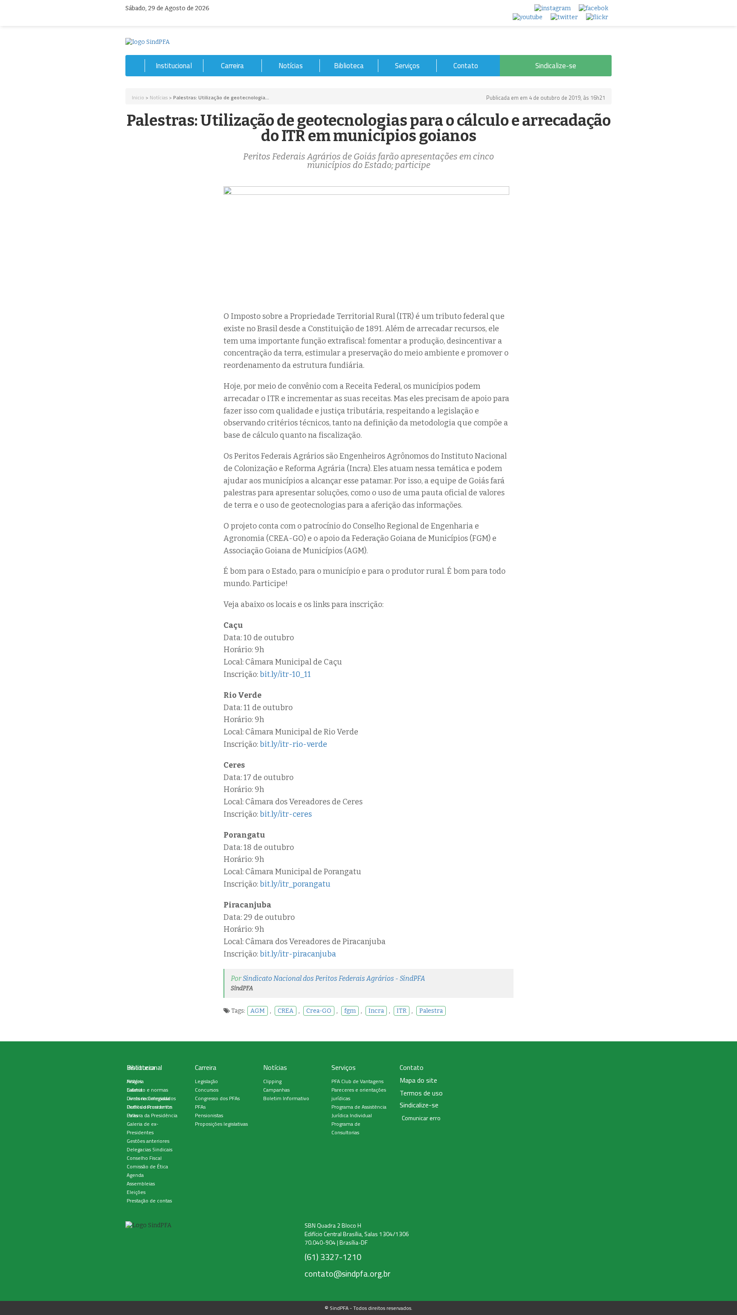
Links (132, 1115)
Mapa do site (418, 1080)
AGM (257, 1010)
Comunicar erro (421, 1118)
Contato (465, 65)
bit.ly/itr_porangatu (295, 884)
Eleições (136, 1192)
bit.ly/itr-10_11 (285, 674)
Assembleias (141, 1183)
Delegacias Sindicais (149, 1149)
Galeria (134, 1090)
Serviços (407, 65)
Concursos (206, 1090)
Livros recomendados (151, 1098)
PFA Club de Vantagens (357, 1081)
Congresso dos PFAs (217, 1098)
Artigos (134, 1081)
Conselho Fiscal (144, 1158)
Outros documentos (149, 1107)
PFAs (200, 1107)
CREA (285, 1010)
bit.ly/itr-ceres (286, 814)
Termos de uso (421, 1093)
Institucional (174, 65)
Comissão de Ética (147, 1166)
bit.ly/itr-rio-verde (293, 744)
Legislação (206, 1081)
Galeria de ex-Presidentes (142, 1128)
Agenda (135, 1175)
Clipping (272, 1081)
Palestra (431, 1010)
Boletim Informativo (286, 1098)
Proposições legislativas (221, 1124)
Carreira (232, 65)
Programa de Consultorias (345, 1128)
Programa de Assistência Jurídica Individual (358, 1111)
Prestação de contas (149, 1201)
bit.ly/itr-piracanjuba (298, 954)
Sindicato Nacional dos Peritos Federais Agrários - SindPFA (334, 978)
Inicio (138, 97)
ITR (401, 1010)
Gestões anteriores (148, 1141)
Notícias (291, 65)
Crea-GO (318, 1010)
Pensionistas (209, 1115)
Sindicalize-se (555, 65)
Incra (376, 1010)
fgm (350, 1010)
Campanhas (276, 1090)
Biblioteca (349, 65)
